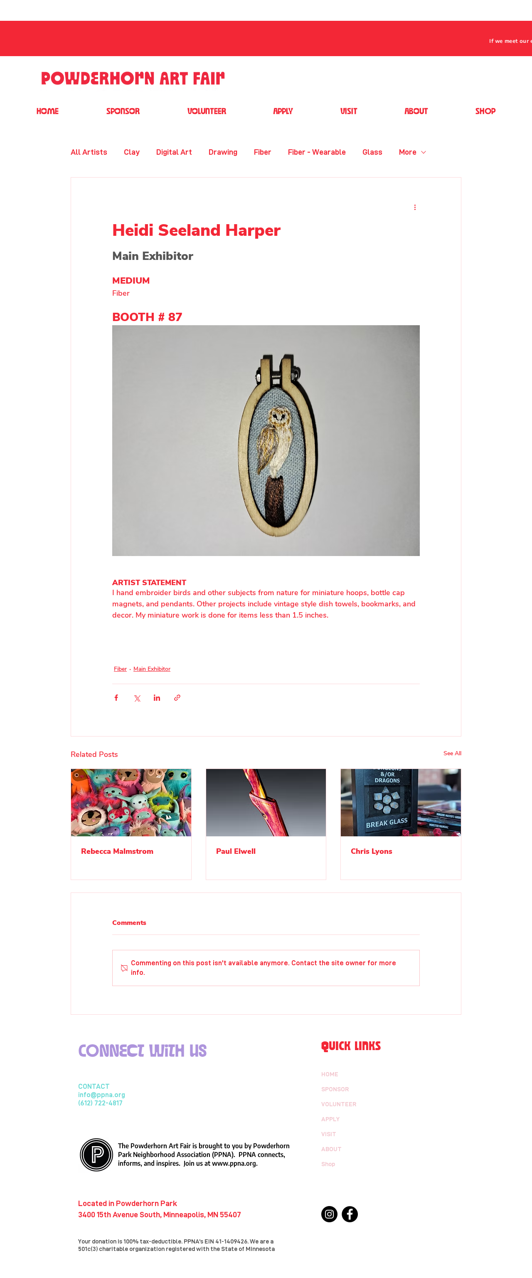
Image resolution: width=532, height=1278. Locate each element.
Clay (132, 152)
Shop (328, 1164)
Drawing (223, 152)
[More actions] (415, 208)
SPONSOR (335, 1089)
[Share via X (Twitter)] (136, 698)
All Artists (89, 152)
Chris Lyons (371, 851)
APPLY (330, 1119)
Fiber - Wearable (317, 152)
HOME (329, 1074)
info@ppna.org (101, 1094)
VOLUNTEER (339, 1104)
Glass (372, 152)
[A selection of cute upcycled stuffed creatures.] (131, 802)
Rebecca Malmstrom (117, 851)
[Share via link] (177, 698)
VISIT (328, 1134)
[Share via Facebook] (116, 698)
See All (452, 753)
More (407, 152)
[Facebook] (350, 1214)
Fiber (262, 152)
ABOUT (331, 1149)
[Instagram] (329, 1214)
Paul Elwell (236, 851)
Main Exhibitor (151, 669)
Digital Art (174, 152)
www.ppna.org (234, 1163)
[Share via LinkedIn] (157, 698)
